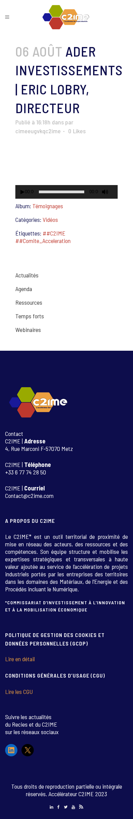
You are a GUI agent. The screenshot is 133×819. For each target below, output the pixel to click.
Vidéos (50, 219)
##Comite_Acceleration (43, 240)
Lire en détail (20, 659)
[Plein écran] (115, 192)
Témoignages (47, 206)
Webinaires (28, 329)
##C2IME (54, 233)
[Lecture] (22, 192)
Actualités (27, 275)
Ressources (28, 302)
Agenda (23, 288)
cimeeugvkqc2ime (38, 131)
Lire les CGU (19, 691)
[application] (66, 170)
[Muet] (105, 192)
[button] (66, 170)
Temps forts (29, 316)
